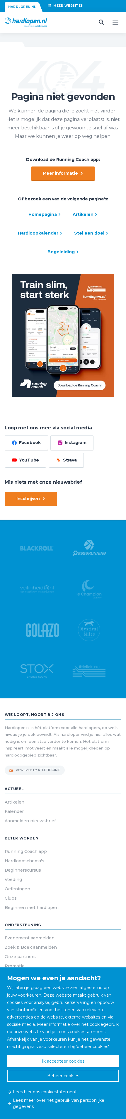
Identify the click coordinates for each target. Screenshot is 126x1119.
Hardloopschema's (24, 860)
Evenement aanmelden (30, 938)
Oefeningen (17, 888)
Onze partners (20, 956)
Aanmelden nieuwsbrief (30, 820)
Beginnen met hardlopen (32, 907)
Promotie (15, 966)
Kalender (14, 811)
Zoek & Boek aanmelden (31, 947)
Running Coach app (26, 851)
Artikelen (14, 802)
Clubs (11, 898)
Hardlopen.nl (22, 7)
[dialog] (63, 1043)
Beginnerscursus (23, 870)
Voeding (13, 879)
